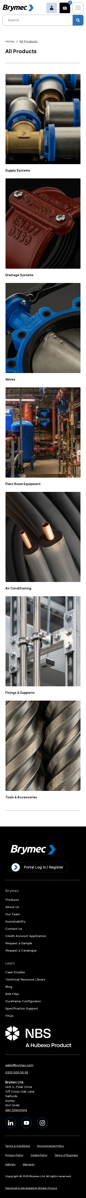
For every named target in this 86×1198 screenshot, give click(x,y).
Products (12, 900)
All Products (28, 41)
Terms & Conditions (17, 1145)
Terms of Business (66, 1155)
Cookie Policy (38, 1155)
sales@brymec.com (19, 1065)
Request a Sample (18, 943)
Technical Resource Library (25, 979)
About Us (12, 907)
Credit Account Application (25, 936)
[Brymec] (18, 8)
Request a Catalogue (21, 950)
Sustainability (15, 921)
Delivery (10, 1164)
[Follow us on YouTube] (26, 1123)
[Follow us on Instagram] (42, 1123)
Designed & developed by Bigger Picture (31, 1188)
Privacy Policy (14, 1155)
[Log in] (51, 8)
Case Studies (15, 972)
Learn (10, 963)
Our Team (12, 914)
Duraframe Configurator (23, 1001)
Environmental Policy (50, 1145)
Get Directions (16, 1110)
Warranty (29, 1164)
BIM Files (12, 994)
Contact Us (13, 929)
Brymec (12, 891)
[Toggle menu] (78, 8)
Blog (8, 987)
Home (9, 41)
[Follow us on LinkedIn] (10, 1123)
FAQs (9, 1016)
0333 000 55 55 (16, 1072)
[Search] (78, 20)
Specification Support (21, 1008)
